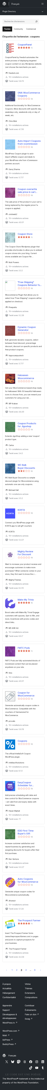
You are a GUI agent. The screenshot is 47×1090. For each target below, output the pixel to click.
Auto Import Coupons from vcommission (29, 142)
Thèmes (28, 988)
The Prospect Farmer (29, 920)
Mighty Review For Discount (25, 553)
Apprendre (7, 1005)
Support (6, 1010)
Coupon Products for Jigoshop (27, 425)
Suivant (40, 969)
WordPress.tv (10, 1022)
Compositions (31, 997)
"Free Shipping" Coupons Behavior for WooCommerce (29, 284)
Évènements (30, 1010)
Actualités (7, 988)
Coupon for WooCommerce (26, 694)
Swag (28, 1019)
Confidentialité (9, 997)
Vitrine (28, 984)
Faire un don (32, 1014)
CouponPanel (25, 44)
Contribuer (29, 1005)
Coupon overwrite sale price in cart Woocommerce (27, 191)
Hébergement (9, 993)
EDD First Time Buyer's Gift (26, 832)
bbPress (8, 1040)
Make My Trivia (26, 599)
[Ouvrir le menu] (43, 4)
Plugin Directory (9, 11)
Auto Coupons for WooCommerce (28, 880)
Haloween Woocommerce (26, 376)
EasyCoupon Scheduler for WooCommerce (26, 784)
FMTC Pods (24, 648)
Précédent (7, 969)
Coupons (22, 741)
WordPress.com (11, 1031)
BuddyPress (9, 1044)
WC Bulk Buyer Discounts (26, 466)
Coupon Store (25, 234)
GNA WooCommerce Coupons (29, 94)
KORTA (21, 510)
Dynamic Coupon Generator (27, 328)
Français (12, 1055)
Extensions (30, 993)
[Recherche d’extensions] (36, 21)
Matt (6, 1035)
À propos (7, 984)
